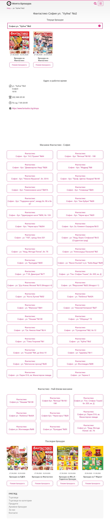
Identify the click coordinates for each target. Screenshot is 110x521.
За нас (12, 509)
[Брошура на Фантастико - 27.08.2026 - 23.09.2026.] (43, 42)
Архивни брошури (18, 506)
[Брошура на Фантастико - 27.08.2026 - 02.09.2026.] (19, 42)
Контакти (13, 512)
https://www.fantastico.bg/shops (25, 108)
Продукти (13, 503)
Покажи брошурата (19, 65)
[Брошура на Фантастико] (42, 458)
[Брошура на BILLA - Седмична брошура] (67, 458)
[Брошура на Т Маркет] (92, 458)
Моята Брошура (21, 3)
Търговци (13, 497)
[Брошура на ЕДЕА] (17, 458)
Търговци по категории (20, 500)
